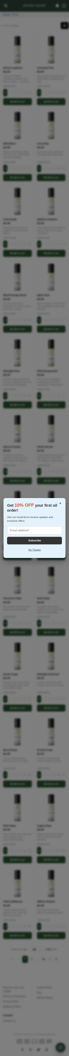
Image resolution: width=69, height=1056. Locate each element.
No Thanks (34, 549)
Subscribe (34, 540)
